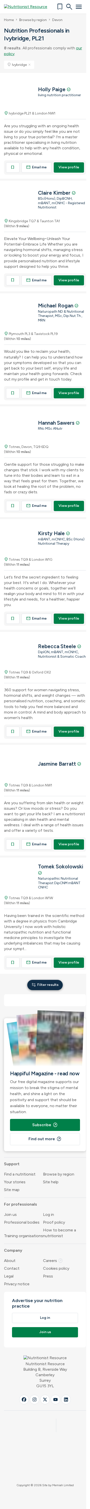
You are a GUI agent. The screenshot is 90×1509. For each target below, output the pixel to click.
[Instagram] (34, 1399)
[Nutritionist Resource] (28, 6)
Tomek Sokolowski (60, 866)
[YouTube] (55, 1399)
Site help (50, 1182)
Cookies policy (56, 1268)
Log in (48, 1214)
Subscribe (45, 1125)
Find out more (45, 1139)
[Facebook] (24, 1399)
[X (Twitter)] (45, 1399)
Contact (12, 1268)
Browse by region (33, 20)
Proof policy (54, 1222)
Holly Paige (52, 89)
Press (48, 1276)
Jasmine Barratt (57, 764)
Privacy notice (17, 1284)
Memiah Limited (63, 1485)
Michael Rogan (56, 305)
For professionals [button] (20, 1204)
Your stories (15, 1182)
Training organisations (23, 1235)
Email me (36, 167)
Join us (10, 1214)
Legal (9, 1276)
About (10, 1260)
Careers (53, 1260)
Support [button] (12, 1164)
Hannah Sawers (57, 423)
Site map (12, 1189)
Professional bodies (22, 1222)
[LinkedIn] (66, 1399)
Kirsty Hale (52, 533)
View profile (68, 167)
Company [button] (13, 1250)
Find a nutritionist (20, 1174)
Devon (57, 20)
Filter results (45, 984)
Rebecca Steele (57, 646)
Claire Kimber (55, 193)
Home (9, 20)
